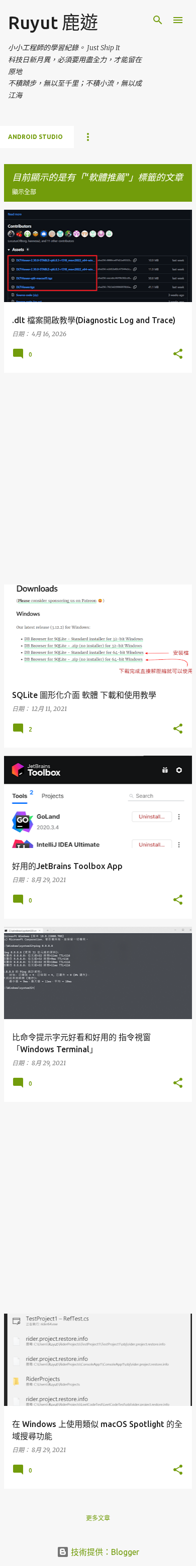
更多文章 (98, 1518)
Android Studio (35, 136)
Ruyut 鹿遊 (53, 22)
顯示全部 (24, 192)
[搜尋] (158, 20)
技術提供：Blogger (104, 1551)
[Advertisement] (98, 479)
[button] (178, 354)
